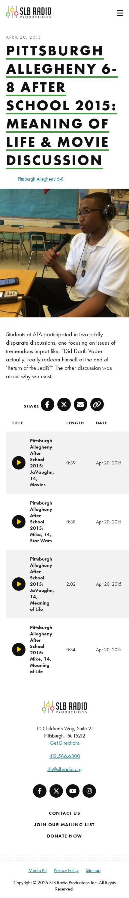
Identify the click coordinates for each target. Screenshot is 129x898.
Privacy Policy (66, 870)
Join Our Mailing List (64, 825)
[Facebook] (39, 791)
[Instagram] (89, 791)
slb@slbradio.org (64, 769)
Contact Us (64, 813)
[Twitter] (56, 791)
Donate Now (64, 836)
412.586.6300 (64, 755)
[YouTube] (73, 791)
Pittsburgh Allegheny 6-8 (41, 179)
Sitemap (93, 870)
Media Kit (37, 870)
